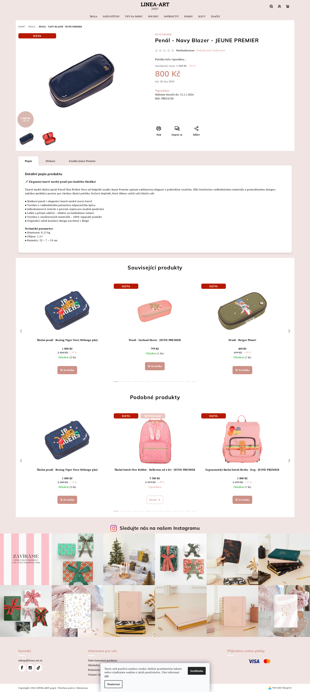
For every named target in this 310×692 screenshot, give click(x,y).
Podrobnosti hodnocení (210, 50)
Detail (153, 499)
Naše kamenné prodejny (102, 660)
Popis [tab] (28, 161)
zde (106, 676)
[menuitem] (93, 16)
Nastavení (113, 684)
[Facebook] (22, 667)
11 (187, 381)
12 (194, 381)
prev (21, 331)
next (289, 331)
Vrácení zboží (96, 674)
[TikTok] (38, 667)
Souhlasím (196, 671)
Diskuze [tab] (50, 161)
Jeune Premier (163, 34)
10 (181, 381)
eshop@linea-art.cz (30, 660)
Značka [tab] (82, 161)
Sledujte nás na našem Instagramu (160, 528)
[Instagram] (30, 667)
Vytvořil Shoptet (282, 687)
